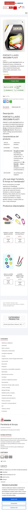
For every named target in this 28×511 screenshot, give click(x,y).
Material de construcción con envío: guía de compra (13, 438)
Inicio (4, 302)
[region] (14, 496)
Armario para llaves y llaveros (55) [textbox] (13, 324)
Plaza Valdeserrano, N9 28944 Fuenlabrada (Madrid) (14, 469)
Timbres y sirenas (6, 408)
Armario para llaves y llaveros (16, 99)
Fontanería (4, 411)
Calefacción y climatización (8, 350)
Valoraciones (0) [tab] (16, 107)
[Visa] (6, 457)
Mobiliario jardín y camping (8, 392)
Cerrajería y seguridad (7, 353)
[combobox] (14, 324)
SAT (3, 406)
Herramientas (5, 382)
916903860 (4, 472)
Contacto (3, 481)
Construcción (5, 361)
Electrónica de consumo (7, 374)
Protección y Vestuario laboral (9, 403)
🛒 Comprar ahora (14, 81)
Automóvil (4, 345)
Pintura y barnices (6, 400)
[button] (22, 22)
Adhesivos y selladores (7, 343)
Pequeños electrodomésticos (9, 398)
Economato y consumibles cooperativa (11, 369)
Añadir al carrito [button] (8, 240)
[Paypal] (10, 457)
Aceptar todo (14, 499)
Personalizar (14, 503)
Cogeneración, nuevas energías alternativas (12, 358)
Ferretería (8, 302)
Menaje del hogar (6, 390)
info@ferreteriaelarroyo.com (9, 474)
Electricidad (4, 371)
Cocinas (4, 356)
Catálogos (4, 479)
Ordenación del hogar (7, 395)
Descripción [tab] (6, 107)
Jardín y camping (6, 387)
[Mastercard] (2, 457)
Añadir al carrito (15, 77)
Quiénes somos (5, 477)
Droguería (4, 366)
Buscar (11, 7)
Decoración (4, 364)
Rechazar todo (14, 507)
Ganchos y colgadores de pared (9, 379)
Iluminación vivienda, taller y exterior (10, 385)
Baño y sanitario (5, 348)
